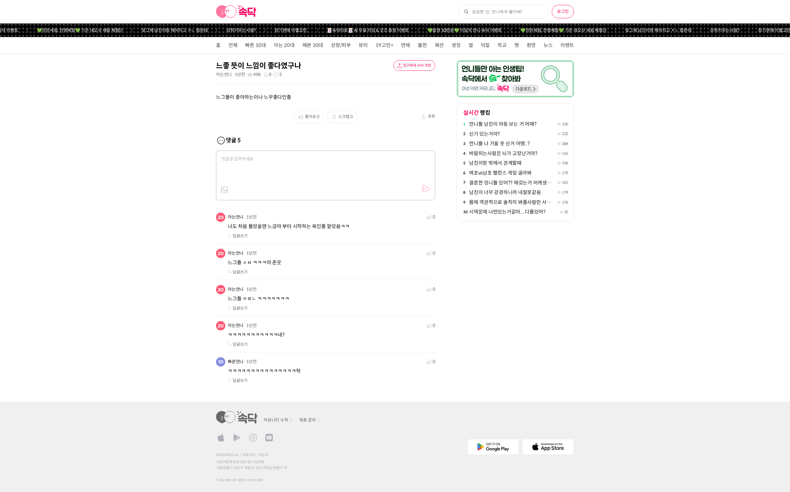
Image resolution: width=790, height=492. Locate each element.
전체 (233, 45)
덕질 (485, 45)
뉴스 (548, 45)
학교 (502, 45)
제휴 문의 (307, 420)
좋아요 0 (312, 116)
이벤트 (567, 45)
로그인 (563, 11)
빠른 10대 (255, 45)
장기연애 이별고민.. (284, 30)
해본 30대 (312, 45)
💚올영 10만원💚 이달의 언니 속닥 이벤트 (457, 30)
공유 (431, 116)
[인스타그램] (253, 438)
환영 (531, 45)
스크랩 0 (345, 116)
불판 (422, 45)
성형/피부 (341, 45)
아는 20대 (284, 45)
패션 (439, 45)
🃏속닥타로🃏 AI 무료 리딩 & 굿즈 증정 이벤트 (360, 30)
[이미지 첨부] (224, 189)
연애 (405, 45)
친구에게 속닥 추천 (417, 65)
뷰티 (363, 45)
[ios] (221, 438)
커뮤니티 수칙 (276, 420)
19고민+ (384, 45)
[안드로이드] (237, 438)
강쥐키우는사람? (234, 30)
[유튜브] (269, 438)
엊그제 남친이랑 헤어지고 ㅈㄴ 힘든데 (167, 30)
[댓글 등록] (425, 188)
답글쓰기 (240, 236)
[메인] (236, 11)
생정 (456, 45)
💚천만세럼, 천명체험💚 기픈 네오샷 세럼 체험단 (72, 30)
